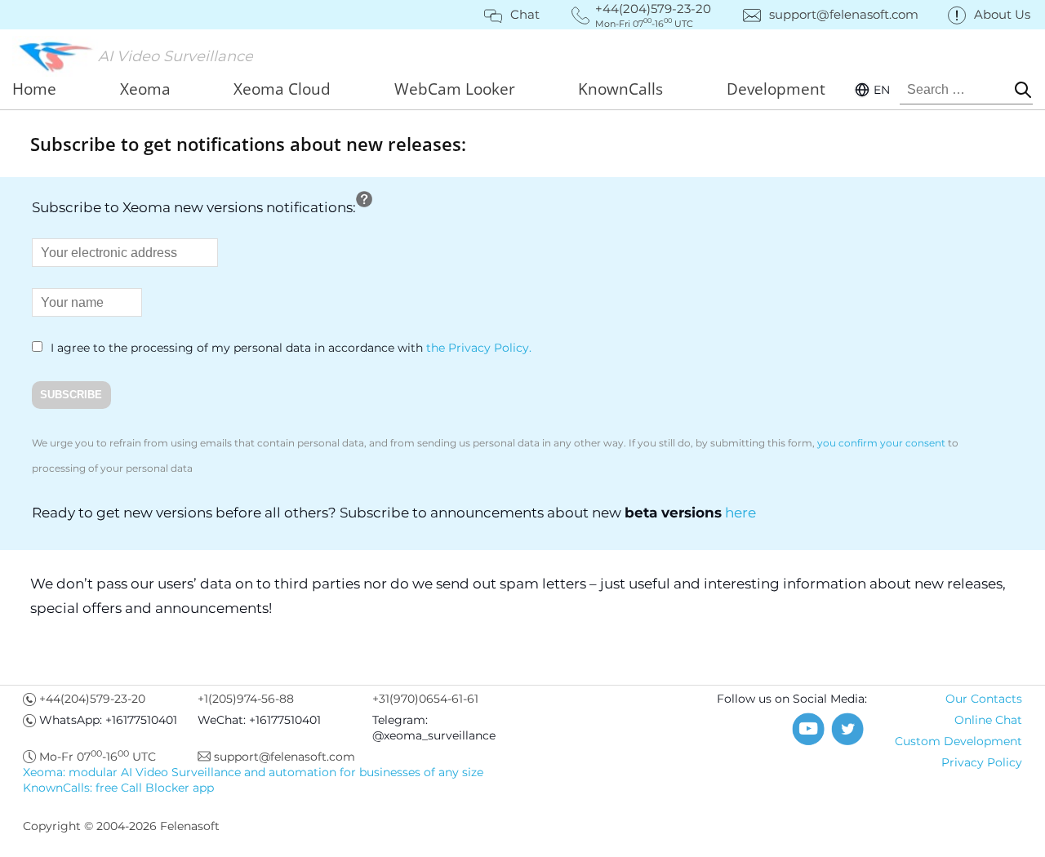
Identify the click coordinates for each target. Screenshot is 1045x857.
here (740, 512)
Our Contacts (983, 698)
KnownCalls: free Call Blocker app (118, 787)
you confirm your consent (881, 443)
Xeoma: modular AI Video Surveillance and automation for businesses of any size (253, 772)
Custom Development (958, 741)
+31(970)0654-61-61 (425, 698)
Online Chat (988, 720)
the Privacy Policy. (478, 347)
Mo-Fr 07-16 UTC (97, 756)
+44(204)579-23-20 (92, 698)
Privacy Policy (981, 762)
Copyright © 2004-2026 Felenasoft (121, 826)
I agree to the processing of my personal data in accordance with (289, 347)
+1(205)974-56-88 (246, 698)
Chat (525, 14)
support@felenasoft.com (843, 14)
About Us (1002, 14)
